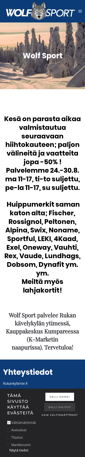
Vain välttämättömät (59, 415)
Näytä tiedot (18, 450)
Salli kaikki (60, 396)
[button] (80, 11)
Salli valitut (59, 407)
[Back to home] (40, 11)
